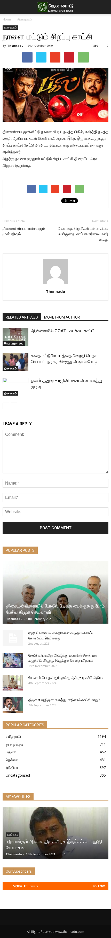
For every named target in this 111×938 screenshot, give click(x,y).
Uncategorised (13, 343)
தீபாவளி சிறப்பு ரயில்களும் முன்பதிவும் (24, 231)
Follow (99, 886)
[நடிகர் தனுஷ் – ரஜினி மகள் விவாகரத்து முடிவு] (15, 387)
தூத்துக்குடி (14, 744)
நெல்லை (12, 759)
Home (7, 19)
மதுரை (11, 751)
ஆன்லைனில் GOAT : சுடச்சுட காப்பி (62, 330)
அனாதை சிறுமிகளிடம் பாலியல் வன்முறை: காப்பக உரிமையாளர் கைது (83, 234)
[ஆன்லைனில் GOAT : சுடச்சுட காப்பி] (15, 337)
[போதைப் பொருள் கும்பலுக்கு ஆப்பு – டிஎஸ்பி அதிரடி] (13, 683)
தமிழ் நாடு (13, 736)
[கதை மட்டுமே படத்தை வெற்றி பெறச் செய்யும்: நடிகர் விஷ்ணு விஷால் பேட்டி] (15, 362)
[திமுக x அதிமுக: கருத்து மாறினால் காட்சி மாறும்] (13, 705)
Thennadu (15, 45)
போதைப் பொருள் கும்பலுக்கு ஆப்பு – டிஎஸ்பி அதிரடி (65, 677)
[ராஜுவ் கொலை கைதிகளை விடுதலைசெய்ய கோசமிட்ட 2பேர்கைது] (13, 638)
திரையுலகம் (24, 19)
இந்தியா (12, 767)
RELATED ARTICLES (22, 317)
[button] (104, 7)
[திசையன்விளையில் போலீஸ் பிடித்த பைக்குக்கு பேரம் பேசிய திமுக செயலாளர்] (55, 592)
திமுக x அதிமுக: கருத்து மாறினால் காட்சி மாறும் (64, 700)
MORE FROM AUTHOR (62, 317)
